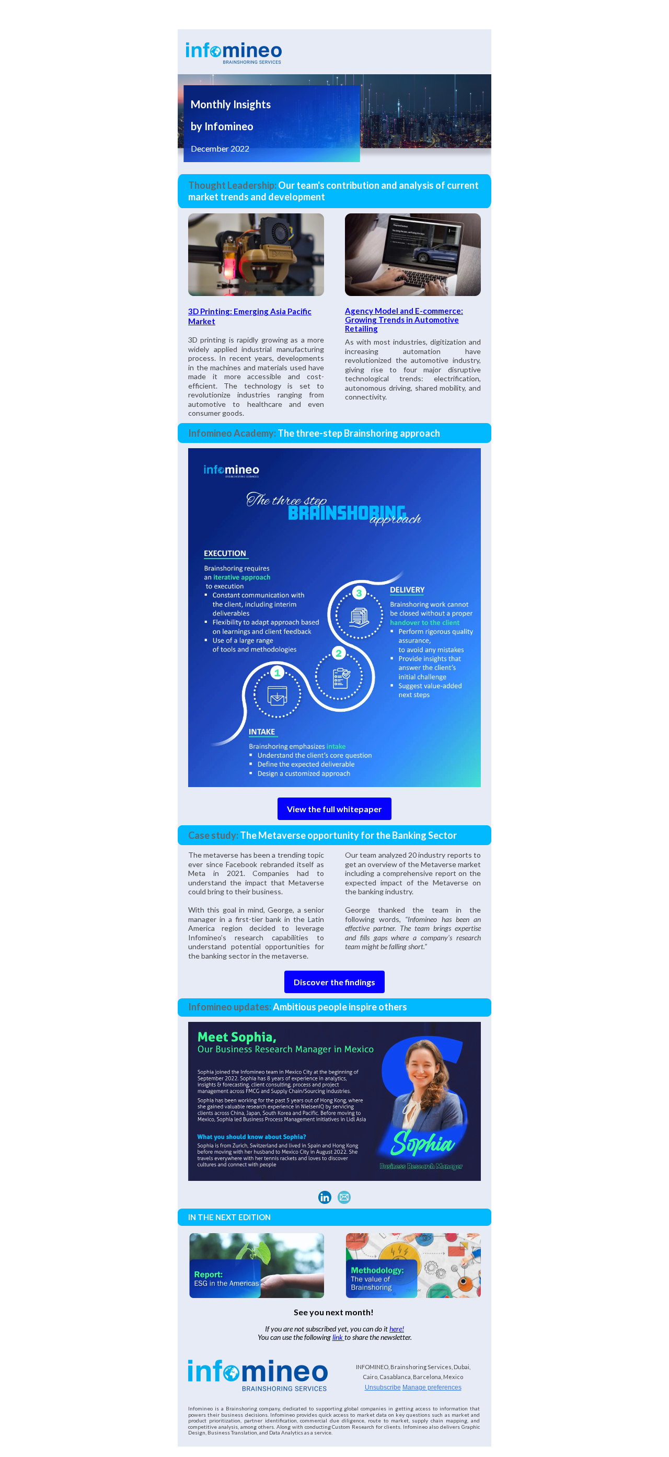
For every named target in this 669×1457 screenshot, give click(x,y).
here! (396, 1328)
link (337, 1337)
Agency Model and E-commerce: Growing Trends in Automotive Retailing (404, 319)
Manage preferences (432, 1387)
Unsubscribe (383, 1387)
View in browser (468, 20)
